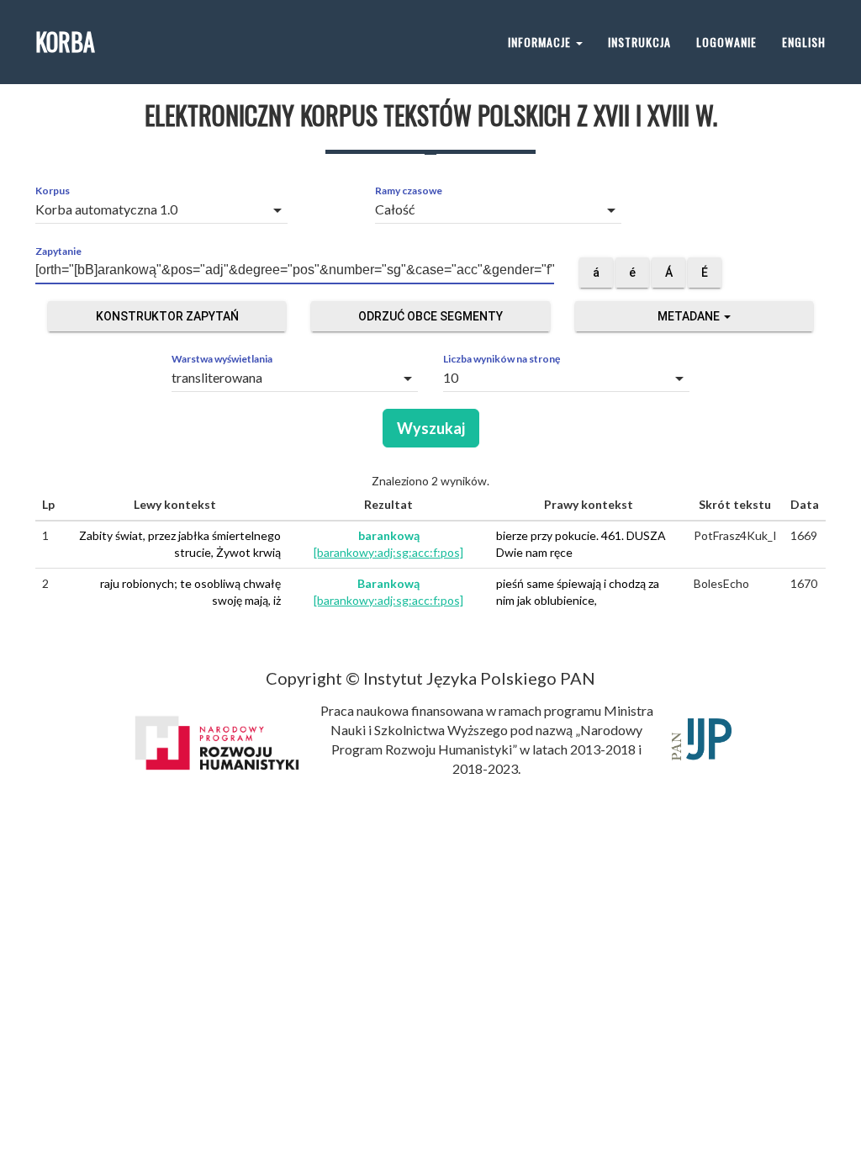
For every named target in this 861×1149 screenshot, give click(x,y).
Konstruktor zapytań (167, 316)
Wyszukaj (431, 428)
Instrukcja (639, 41)
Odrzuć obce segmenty (430, 316)
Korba (65, 41)
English (804, 41)
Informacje (541, 41)
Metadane (690, 316)
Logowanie (726, 41)
